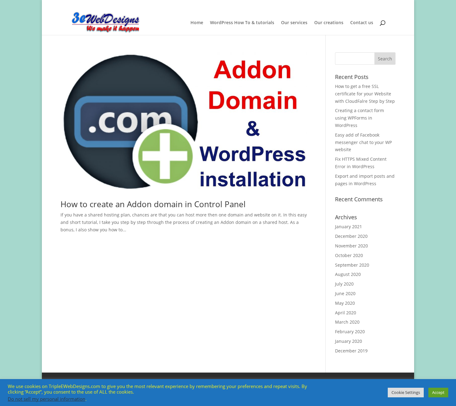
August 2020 (348, 274)
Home (196, 22)
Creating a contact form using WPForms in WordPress (359, 117)
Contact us (361, 22)
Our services (294, 22)
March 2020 (347, 322)
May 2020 (345, 303)
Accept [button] (438, 392)
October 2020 (349, 255)
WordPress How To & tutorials (242, 22)
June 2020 (345, 293)
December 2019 (351, 351)
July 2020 (344, 284)
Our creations (328, 22)
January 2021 (348, 226)
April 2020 (345, 313)
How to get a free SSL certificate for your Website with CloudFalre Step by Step (365, 93)
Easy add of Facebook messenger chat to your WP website (363, 142)
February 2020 (350, 331)
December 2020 (351, 236)
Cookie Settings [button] (405, 392)
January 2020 (348, 341)
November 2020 (351, 246)
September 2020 (352, 265)
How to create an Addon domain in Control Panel (153, 204)
